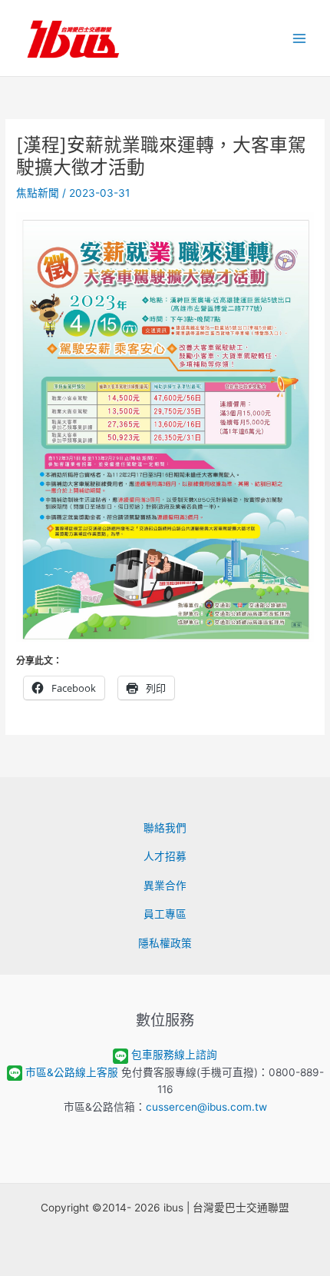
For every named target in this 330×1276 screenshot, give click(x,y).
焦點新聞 (37, 193)
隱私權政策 (165, 943)
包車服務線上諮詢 (174, 1054)
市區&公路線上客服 (71, 1072)
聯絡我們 (165, 828)
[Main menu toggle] (299, 38)
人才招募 (165, 856)
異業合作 (165, 885)
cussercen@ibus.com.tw (206, 1107)
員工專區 (165, 914)
